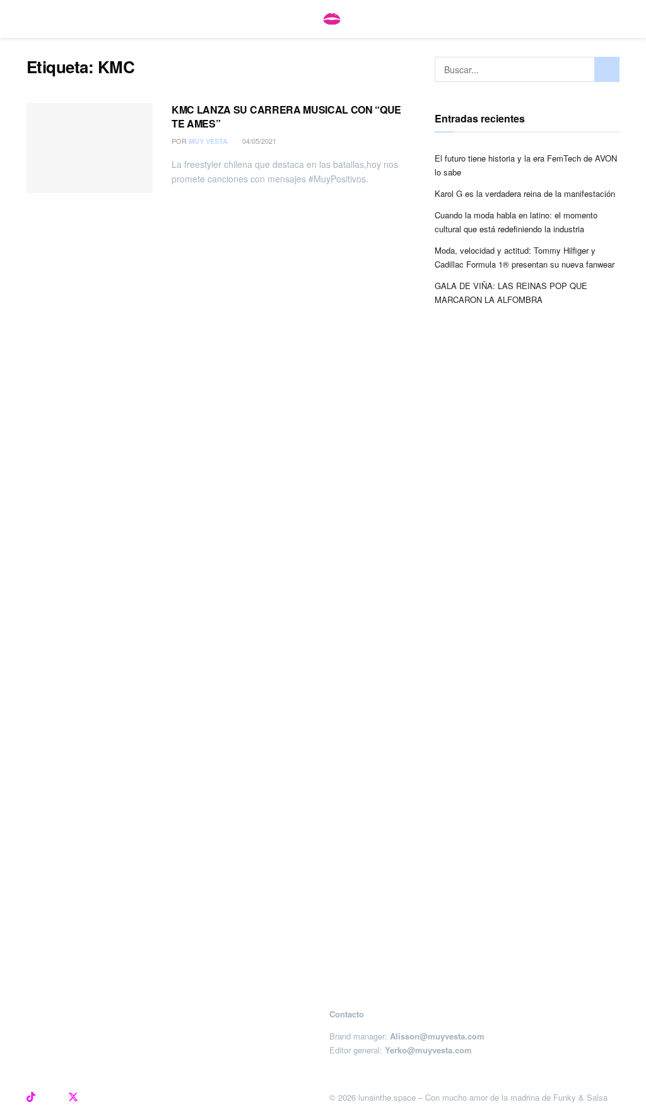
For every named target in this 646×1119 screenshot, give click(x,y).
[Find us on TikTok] (30, 1097)
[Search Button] (607, 69)
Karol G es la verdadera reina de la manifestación (525, 193)
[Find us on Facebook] (52, 1097)
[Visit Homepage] (331, 19)
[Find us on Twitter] (73, 1097)
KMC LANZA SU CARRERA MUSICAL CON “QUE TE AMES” (286, 116)
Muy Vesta (208, 141)
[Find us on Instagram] (10, 1097)
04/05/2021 (258, 141)
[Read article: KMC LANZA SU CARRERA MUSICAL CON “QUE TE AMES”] (89, 148)
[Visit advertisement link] (323, 672)
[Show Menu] (31, 19)
